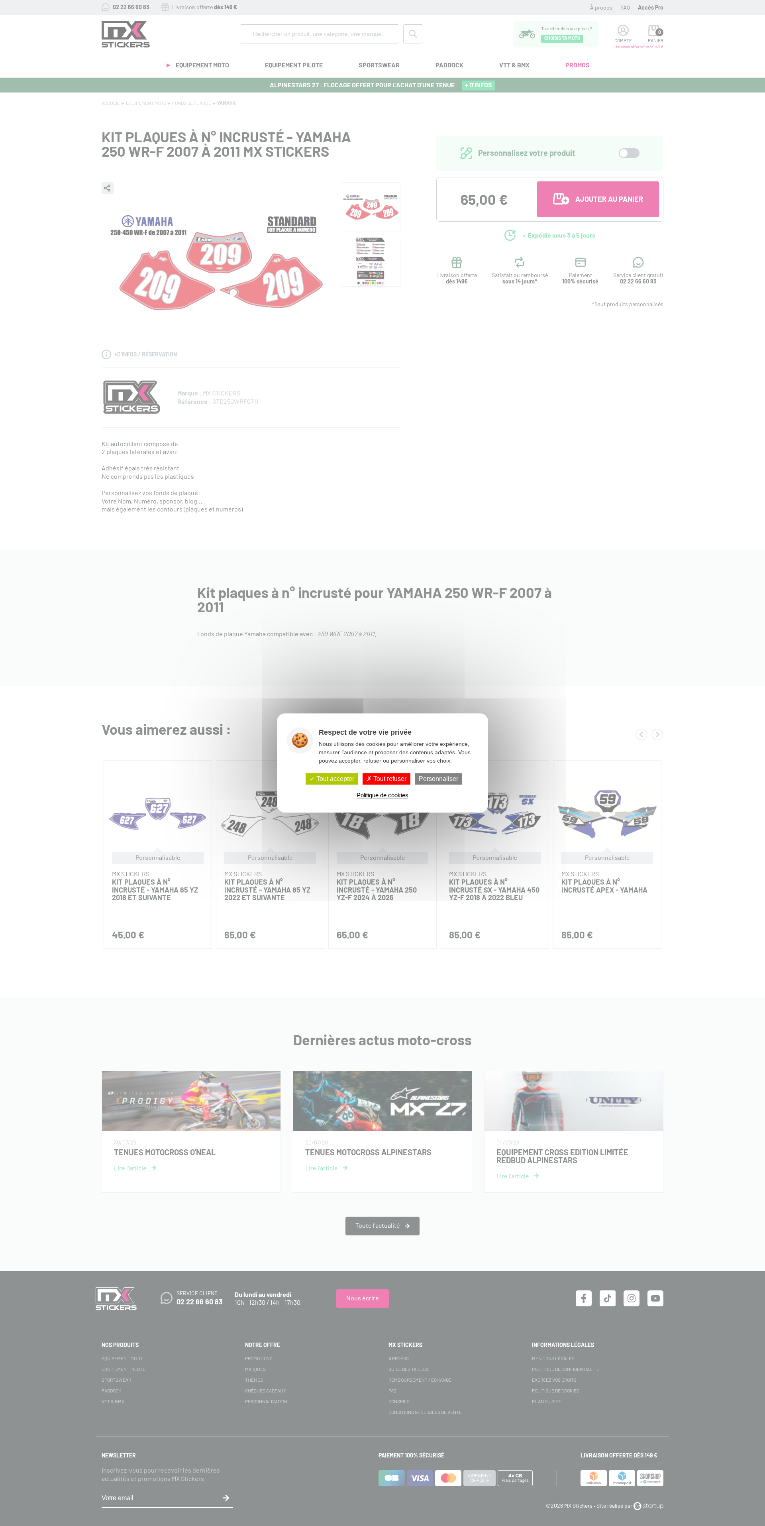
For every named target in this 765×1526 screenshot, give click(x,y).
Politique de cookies (382, 795)
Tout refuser (389, 778)
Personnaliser (438, 778)
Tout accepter (334, 778)
